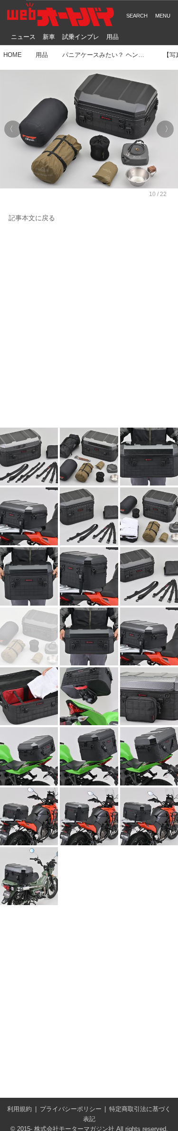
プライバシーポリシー (71, 1108)
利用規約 (19, 1108)
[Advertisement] (89, 326)
